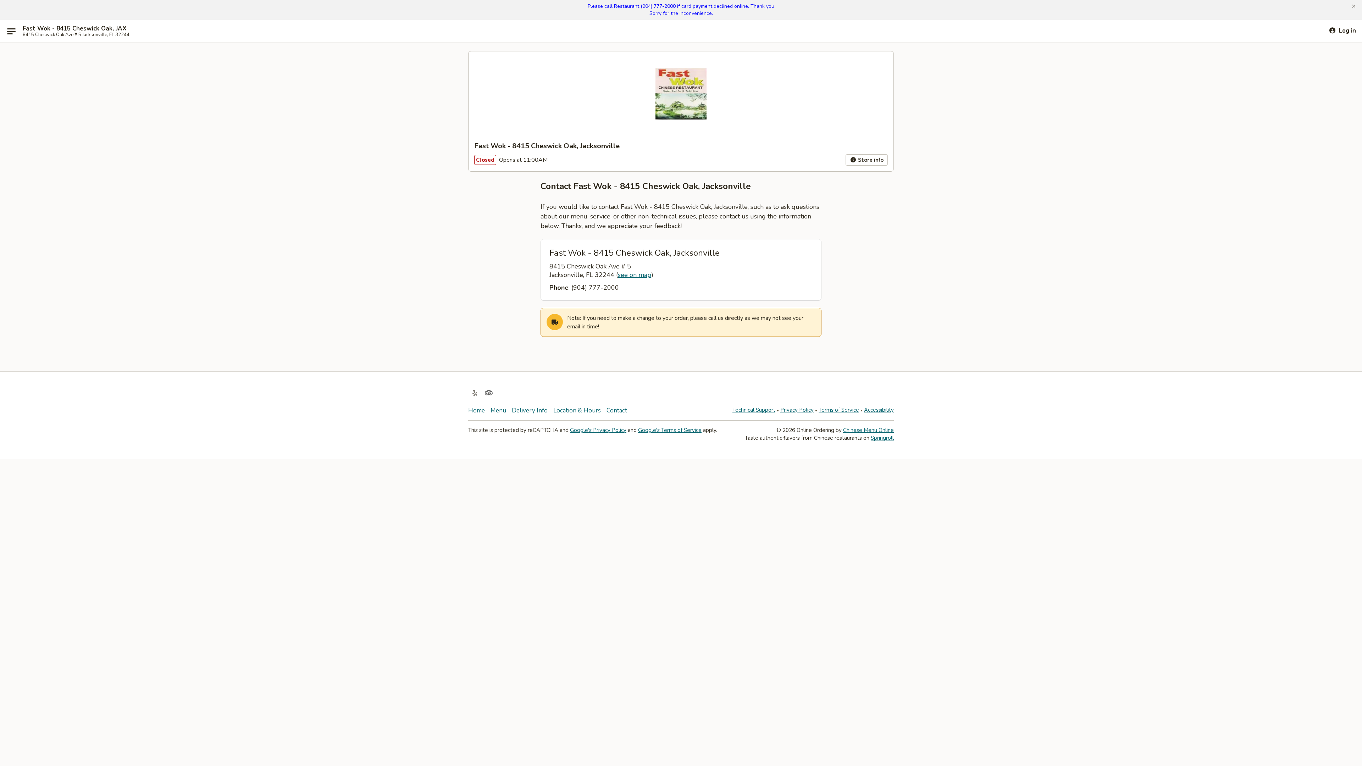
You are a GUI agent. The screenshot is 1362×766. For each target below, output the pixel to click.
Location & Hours (577, 410)
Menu (498, 410)
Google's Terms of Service (670, 430)
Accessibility (879, 409)
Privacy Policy (797, 409)
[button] (1353, 6)
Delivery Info (530, 410)
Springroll (882, 438)
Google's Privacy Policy (598, 430)
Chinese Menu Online (868, 430)
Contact (617, 410)
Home (476, 410)
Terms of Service (839, 409)
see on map (634, 275)
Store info (870, 159)
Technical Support (753, 409)
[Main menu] (11, 31)
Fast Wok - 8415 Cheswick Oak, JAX (75, 28)
